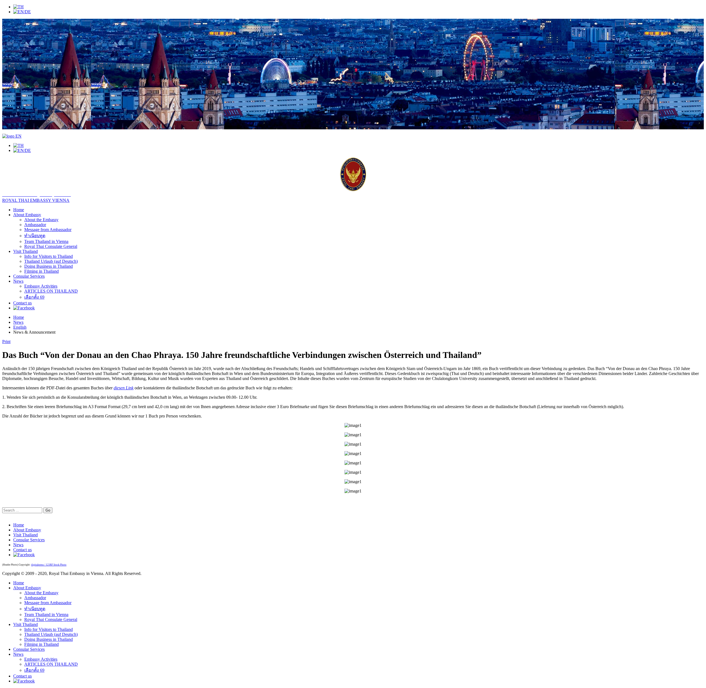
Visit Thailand (25, 251)
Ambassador (35, 224)
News (18, 281)
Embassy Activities (40, 286)
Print (6, 341)
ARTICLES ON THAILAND (51, 291)
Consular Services (29, 276)
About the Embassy (41, 219)
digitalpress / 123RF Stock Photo (48, 564)
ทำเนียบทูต (34, 235)
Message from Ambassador (47, 229)
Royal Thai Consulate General (50, 246)
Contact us (22, 303)
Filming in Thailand (41, 271)
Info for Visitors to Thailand (48, 256)
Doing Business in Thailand (48, 266)
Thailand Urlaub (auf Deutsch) (51, 261)
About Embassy (27, 214)
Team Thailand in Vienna (46, 241)
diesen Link (123, 388)
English (19, 327)
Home (18, 209)
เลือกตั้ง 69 (34, 297)
